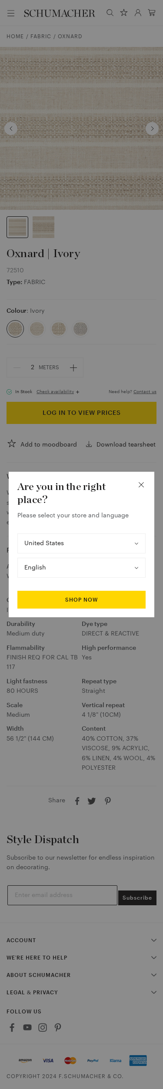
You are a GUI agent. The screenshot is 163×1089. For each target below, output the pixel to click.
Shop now (81, 599)
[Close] (141, 484)
